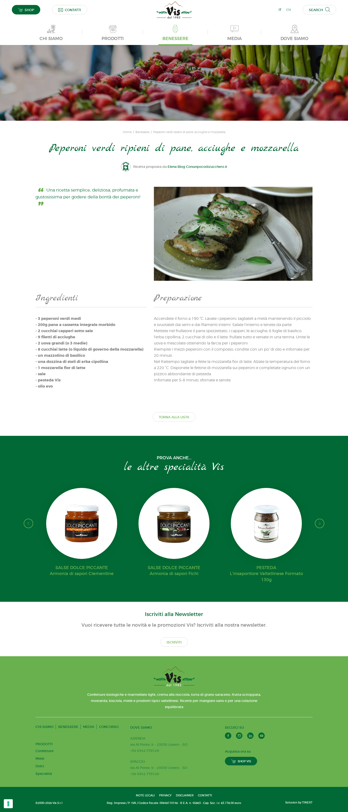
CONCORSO (109, 727)
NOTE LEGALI (145, 795)
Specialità (44, 774)
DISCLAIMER (185, 795)
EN (288, 10)
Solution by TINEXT (298, 802)
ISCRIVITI (174, 642)
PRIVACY (165, 795)
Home (127, 132)
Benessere (142, 132)
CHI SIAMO (45, 727)
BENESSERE (68, 727)
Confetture (45, 751)
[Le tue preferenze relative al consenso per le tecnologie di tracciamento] (8, 803)
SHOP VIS (244, 761)
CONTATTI (73, 10)
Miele (40, 758)
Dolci (40, 766)
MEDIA (88, 727)
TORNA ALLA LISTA (174, 417)
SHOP (29, 10)
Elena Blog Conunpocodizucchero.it (197, 167)
